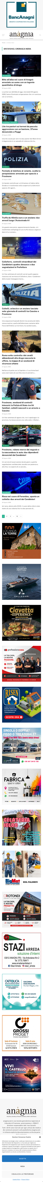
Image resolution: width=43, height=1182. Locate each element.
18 (17, 516)
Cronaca (6, 166)
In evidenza (6, 75)
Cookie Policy (16, 1179)
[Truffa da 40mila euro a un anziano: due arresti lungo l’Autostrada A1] (21, 204)
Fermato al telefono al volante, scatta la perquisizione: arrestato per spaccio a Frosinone (21, 173)
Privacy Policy (25, 1179)
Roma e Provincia (8, 257)
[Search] (40, 35)
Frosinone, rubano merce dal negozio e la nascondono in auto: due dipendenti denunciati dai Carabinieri (20, 452)
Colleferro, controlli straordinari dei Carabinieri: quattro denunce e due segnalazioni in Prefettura (19, 264)
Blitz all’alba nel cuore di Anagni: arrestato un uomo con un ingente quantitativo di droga (18, 82)
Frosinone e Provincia (10, 122)
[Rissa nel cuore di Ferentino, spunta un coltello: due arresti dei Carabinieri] (21, 483)
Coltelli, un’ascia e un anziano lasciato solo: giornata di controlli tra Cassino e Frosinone (20, 311)
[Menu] (3, 35)
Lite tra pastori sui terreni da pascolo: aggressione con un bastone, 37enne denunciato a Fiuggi (20, 129)
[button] (40, 1137)
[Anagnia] (22, 35)
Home (3, 42)
